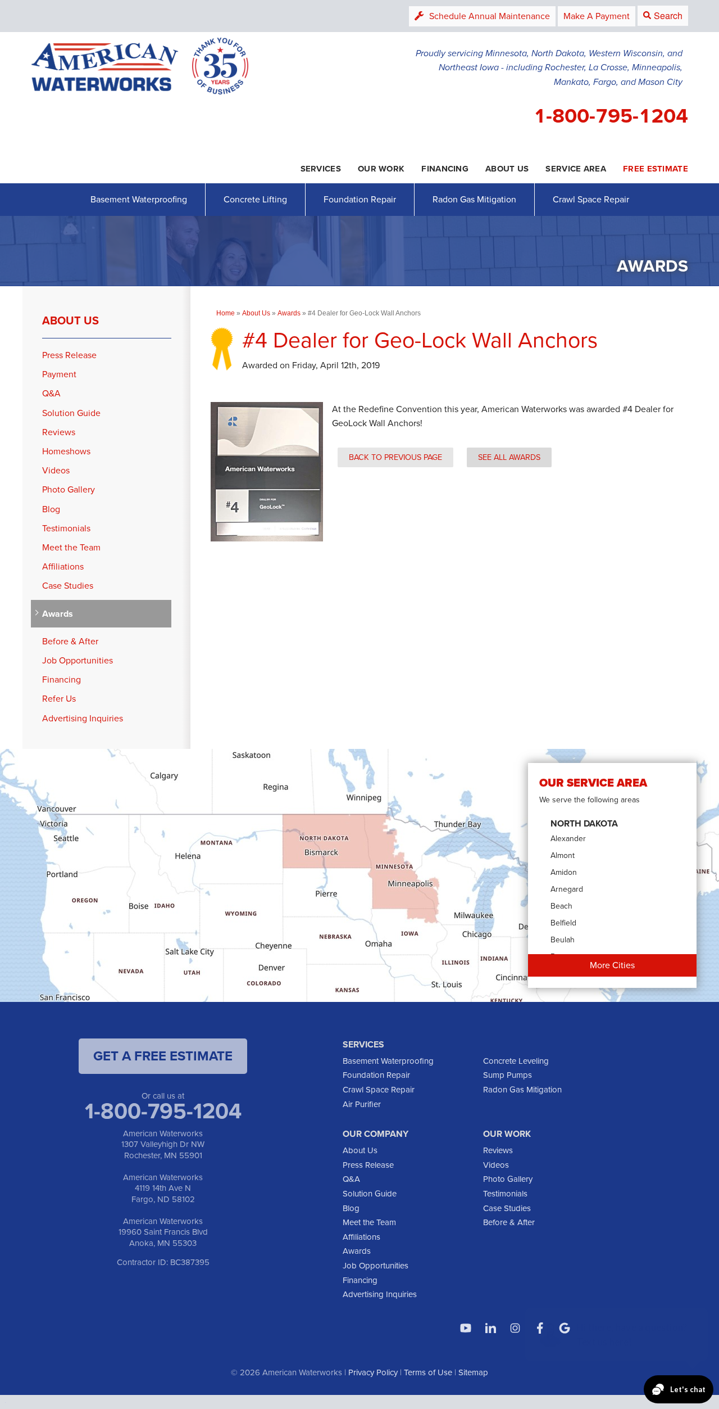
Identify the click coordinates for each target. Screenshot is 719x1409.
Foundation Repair (360, 199)
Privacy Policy (373, 1372)
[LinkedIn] (490, 1328)
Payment (59, 374)
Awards (57, 613)
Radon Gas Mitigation (474, 199)
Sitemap (473, 1372)
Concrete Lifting (255, 199)
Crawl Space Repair (591, 199)
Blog (51, 509)
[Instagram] (515, 1328)
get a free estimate (163, 1056)
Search (668, 15)
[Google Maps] (564, 1328)
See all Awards (509, 457)
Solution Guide (71, 413)
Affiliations (63, 566)
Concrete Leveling (516, 1061)
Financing (61, 679)
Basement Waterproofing (138, 199)
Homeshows (66, 451)
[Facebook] (540, 1328)
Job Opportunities (77, 660)
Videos (56, 470)
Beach (561, 906)
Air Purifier (362, 1104)
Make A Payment (596, 16)
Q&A (51, 393)
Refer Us (59, 698)
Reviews (58, 432)
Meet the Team (71, 547)
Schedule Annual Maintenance (489, 16)
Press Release (69, 355)
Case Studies (67, 585)
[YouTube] (465, 1328)
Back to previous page (395, 457)
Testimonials (66, 528)
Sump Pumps (507, 1075)
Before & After (70, 641)
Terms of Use (428, 1372)
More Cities (612, 965)
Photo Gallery (68, 489)
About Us (70, 320)
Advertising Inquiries (82, 718)
